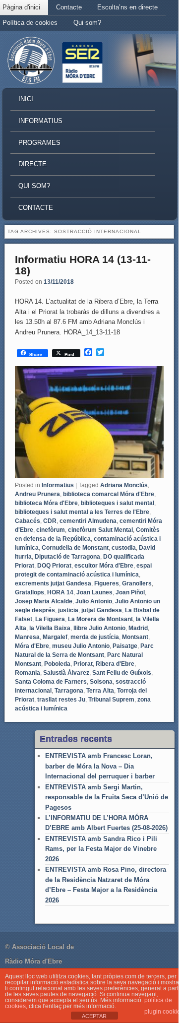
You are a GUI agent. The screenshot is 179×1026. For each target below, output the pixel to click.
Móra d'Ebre (32, 645)
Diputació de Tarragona (67, 556)
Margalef (55, 637)
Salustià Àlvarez (66, 672)
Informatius (40, 121)
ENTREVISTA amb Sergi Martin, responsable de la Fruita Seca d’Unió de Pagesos (106, 797)
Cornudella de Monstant (75, 547)
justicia (68, 610)
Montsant (135, 637)
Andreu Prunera (37, 494)
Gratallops (29, 592)
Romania (27, 672)
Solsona (101, 681)
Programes (39, 142)
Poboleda (57, 663)
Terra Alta (100, 690)
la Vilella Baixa (49, 628)
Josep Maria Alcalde (43, 601)
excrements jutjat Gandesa (53, 583)
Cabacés (27, 520)
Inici (25, 99)
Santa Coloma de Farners (51, 681)
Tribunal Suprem (111, 699)
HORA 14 (60, 592)
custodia (124, 547)
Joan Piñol (130, 592)
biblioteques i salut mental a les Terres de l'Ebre (82, 512)
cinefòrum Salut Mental (100, 529)
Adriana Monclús (124, 485)
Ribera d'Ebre (115, 663)
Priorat (83, 663)
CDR (50, 520)
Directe (32, 164)
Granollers (137, 583)
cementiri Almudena (88, 520)
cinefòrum (50, 529)
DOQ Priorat (54, 565)
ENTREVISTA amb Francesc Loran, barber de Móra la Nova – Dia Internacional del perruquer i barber (100, 766)
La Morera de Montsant (100, 619)
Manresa (27, 637)
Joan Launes (94, 592)
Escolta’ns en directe (127, 7)
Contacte (69, 7)
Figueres (106, 583)
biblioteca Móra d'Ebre (46, 503)
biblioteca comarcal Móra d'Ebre (108, 494)
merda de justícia (94, 637)
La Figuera (50, 619)
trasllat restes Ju (61, 699)
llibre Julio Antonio (99, 628)
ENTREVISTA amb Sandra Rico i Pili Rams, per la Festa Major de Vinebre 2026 (101, 849)
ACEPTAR (94, 1016)
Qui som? (87, 22)
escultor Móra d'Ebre (103, 565)
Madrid (138, 628)
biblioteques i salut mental (117, 503)
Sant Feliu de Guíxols (121, 672)
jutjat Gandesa (101, 610)
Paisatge (125, 645)
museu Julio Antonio (81, 645)
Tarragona (69, 690)
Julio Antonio (93, 601)
